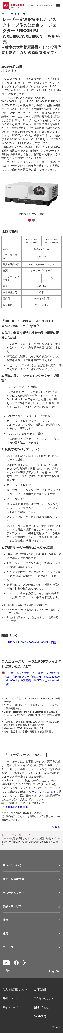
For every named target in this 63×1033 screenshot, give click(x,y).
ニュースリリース (21, 835)
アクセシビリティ (44, 998)
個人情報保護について (15, 989)
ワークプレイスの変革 (42, 791)
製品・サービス (12, 906)
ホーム (4, 835)
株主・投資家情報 (13, 879)
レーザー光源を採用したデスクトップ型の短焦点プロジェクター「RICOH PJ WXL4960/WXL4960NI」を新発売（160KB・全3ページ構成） (33, 679)
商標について (10, 998)
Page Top (54, 971)
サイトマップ (10, 1007)
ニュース (8, 947)
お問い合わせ (41, 1007)
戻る (57, 827)
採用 (5, 933)
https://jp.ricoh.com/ (16, 806)
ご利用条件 (40, 989)
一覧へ (7, 970)
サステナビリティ (13, 892)
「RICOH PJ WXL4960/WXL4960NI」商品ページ (32, 644)
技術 (5, 920)
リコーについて (12, 865)
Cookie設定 (40, 1016)
